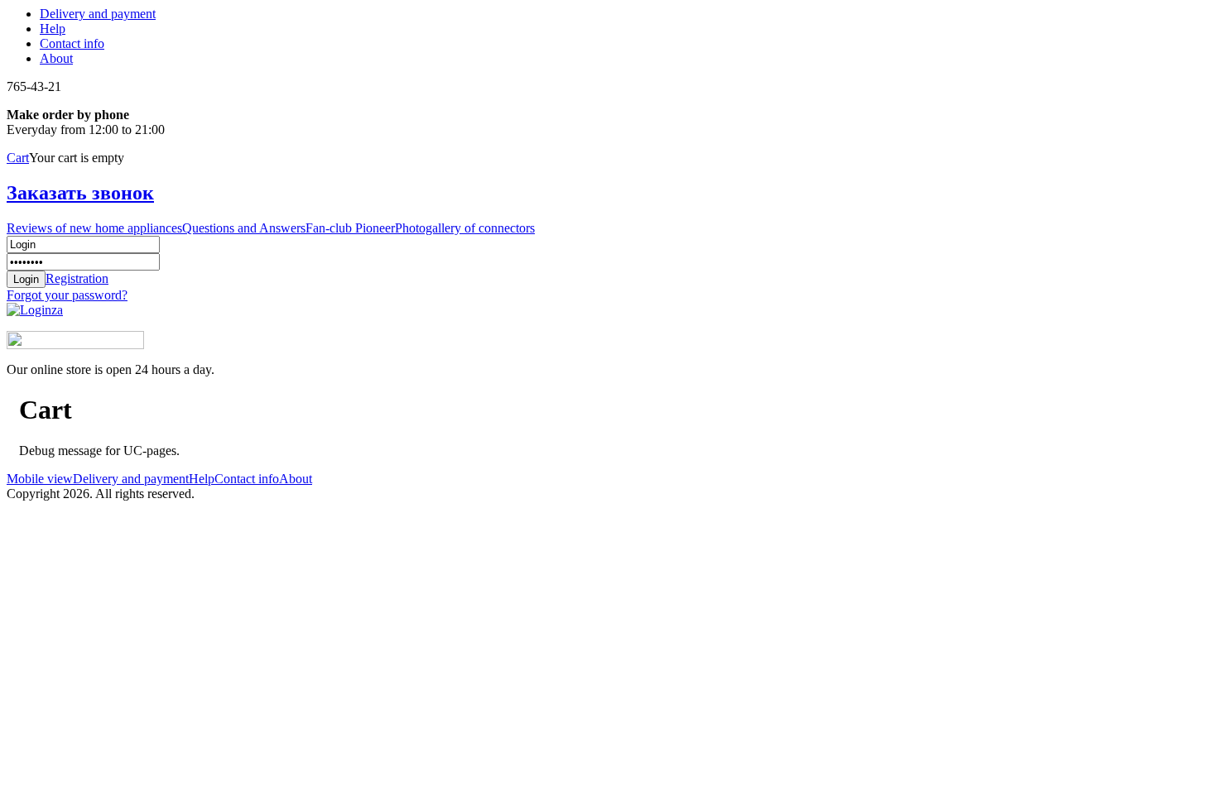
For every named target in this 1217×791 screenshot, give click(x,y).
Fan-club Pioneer (350, 228)
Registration (77, 278)
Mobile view (40, 479)
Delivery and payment (98, 14)
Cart (18, 158)
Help (52, 29)
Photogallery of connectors (465, 228)
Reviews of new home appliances (94, 228)
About (56, 58)
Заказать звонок (80, 193)
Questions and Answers (243, 228)
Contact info (72, 43)
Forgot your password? (67, 295)
